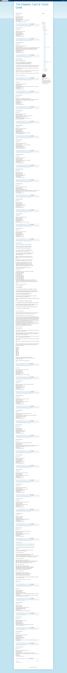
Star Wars (21, 600)
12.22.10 (18, 170)
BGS (25, 39)
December (45, 30)
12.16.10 (18, 382)
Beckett (23, 39)
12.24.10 (18, 141)
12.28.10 (18, 82)
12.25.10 (18, 126)
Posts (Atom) (20, 662)
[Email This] (30, 38)
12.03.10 (18, 618)
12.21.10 (18, 185)
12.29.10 (18, 44)
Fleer (36, 39)
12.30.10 (18, 29)
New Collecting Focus (20, 60)
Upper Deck (26, 40)
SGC (23, 40)
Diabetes (32, 39)
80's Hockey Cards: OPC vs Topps (23, 244)
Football (38, 39)
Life (37, 599)
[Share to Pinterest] (33, 38)
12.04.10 (18, 604)
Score (21, 40)
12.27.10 (18, 96)
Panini (18, 40)
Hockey (17, 40)
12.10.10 (18, 471)
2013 (43, 26)
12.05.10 (18, 588)
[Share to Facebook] (32, 38)
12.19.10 (18, 215)
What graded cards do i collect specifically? (25, 544)
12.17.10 (18, 368)
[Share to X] (31, 77)
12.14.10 (18, 411)
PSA (20, 40)
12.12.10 (18, 441)
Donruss (34, 39)
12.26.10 (18, 112)
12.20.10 (18, 200)
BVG (26, 39)
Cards (27, 39)
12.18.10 (18, 230)
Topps (24, 40)
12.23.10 (18, 156)
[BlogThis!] (31, 38)
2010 (43, 29)
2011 (43, 28)
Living (16, 600)
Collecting (30, 39)
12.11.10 (17, 456)
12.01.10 (18, 648)
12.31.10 (18, 15)
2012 (43, 27)
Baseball (19, 39)
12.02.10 (18, 633)
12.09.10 (18, 485)
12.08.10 (18, 500)
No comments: (27, 38)
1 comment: (26, 363)
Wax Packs (29, 40)
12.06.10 (18, 529)
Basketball (21, 39)
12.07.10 (18, 514)
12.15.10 (18, 397)
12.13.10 (18, 426)
